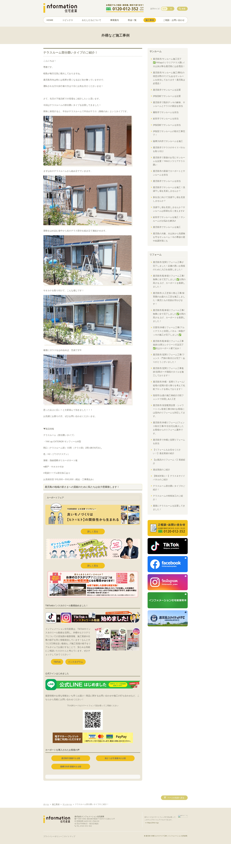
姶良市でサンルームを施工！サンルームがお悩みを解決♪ (169, 219)
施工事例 (149, 20)
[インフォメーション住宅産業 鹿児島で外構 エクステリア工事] (60, 8)
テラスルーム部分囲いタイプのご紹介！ (169, 488)
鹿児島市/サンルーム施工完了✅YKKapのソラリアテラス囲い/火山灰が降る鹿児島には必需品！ (169, 62)
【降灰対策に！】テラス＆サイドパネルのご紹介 (169, 478)
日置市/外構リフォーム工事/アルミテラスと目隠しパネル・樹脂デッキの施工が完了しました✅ (169, 331)
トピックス (67, 20)
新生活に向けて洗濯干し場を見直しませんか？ (169, 199)
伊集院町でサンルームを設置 (167, 96)
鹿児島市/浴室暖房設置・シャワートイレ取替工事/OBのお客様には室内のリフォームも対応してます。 (169, 411)
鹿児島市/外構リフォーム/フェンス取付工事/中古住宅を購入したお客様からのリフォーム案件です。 (168, 428)
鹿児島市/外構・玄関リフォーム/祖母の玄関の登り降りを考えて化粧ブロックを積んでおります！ (169, 385)
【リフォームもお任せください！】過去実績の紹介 (167, 451)
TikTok (57, 661)
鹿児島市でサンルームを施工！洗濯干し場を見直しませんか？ (169, 189)
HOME (50, 20)
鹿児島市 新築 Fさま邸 (70, 758)
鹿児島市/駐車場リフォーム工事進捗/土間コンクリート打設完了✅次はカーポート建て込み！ (168, 345)
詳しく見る (92, 531)
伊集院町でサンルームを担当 (167, 125)
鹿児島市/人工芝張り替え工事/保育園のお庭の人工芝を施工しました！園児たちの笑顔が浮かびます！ (169, 298)
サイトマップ (69, 836)
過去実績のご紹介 (161, 469)
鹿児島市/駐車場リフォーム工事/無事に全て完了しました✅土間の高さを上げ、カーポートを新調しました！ (169, 281)
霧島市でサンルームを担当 (166, 112)
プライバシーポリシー (52, 836)
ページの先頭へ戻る (176, 798)
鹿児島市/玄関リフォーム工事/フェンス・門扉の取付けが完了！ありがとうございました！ (169, 358)
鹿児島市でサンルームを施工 (167, 227)
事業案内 (114, 20)
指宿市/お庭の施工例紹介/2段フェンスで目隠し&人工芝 (168, 397)
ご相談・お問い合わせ (173, 20)
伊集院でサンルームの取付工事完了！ (169, 133)
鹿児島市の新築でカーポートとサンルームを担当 (169, 173)
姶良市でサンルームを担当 (166, 118)
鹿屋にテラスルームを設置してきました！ (169, 507)
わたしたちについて (91, 20)
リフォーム (156, 254)
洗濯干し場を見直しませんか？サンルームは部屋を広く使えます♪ (169, 209)
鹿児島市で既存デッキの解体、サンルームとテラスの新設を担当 (169, 104)
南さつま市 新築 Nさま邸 (115, 758)
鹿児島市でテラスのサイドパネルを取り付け (169, 149)
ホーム (46, 804)
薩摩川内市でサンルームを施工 (168, 141)
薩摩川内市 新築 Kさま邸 (70, 766)
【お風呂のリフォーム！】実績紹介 (169, 461)
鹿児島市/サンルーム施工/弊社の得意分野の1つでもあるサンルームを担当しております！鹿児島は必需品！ (169, 78)
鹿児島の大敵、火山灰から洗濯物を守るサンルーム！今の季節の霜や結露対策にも (169, 237)
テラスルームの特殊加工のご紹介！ (168, 497)
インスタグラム (75, 661)
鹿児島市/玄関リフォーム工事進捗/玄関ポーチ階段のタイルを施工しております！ (168, 372)
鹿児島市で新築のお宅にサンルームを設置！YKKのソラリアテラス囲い (169, 161)
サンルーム (156, 51)
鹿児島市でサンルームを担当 (167, 181)
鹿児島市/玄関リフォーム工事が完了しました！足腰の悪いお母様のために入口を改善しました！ (169, 266)
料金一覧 (132, 20)
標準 (164, 8)
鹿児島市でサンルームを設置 (167, 89)
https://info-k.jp (153, 823)
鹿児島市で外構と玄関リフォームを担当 (169, 441)
